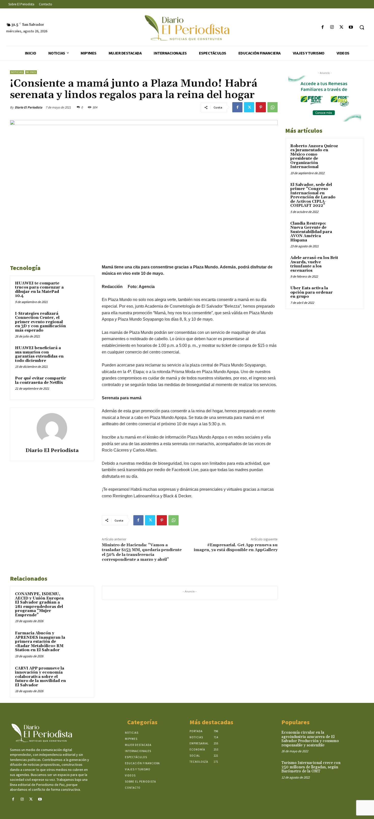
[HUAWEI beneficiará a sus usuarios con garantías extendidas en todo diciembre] (79, 354)
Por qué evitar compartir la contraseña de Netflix (40, 380)
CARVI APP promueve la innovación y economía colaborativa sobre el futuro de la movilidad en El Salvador (40, 677)
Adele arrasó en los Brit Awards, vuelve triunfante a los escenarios (314, 264)
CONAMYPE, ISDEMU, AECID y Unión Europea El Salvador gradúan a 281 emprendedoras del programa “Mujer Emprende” (39, 605)
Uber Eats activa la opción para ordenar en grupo (311, 292)
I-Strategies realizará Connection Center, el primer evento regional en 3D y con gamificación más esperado (40, 322)
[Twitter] (341, 27)
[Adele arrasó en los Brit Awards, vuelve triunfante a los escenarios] (350, 264)
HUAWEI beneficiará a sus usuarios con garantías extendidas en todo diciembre (39, 354)
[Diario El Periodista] (52, 428)
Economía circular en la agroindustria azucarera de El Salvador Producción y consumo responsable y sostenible (310, 739)
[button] (362, 27)
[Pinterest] (261, 107)
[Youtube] (351, 27)
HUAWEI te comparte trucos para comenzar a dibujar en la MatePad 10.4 (39, 289)
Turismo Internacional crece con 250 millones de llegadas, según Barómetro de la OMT (310, 767)
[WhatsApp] (272, 107)
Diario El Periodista (28, 107)
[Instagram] (331, 27)
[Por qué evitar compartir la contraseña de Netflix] (79, 385)
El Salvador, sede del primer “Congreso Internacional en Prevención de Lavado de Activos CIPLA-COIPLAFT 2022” (312, 195)
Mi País (31, 72)
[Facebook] (322, 27)
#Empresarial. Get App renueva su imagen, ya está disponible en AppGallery (236, 547)
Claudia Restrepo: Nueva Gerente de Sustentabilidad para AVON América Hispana (311, 232)
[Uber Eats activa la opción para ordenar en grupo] (350, 294)
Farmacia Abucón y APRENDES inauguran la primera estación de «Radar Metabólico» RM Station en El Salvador (40, 641)
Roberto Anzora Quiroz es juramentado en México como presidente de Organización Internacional (314, 157)
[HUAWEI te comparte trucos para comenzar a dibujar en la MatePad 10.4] (79, 290)
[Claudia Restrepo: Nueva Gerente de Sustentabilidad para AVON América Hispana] (350, 229)
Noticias (17, 72)
